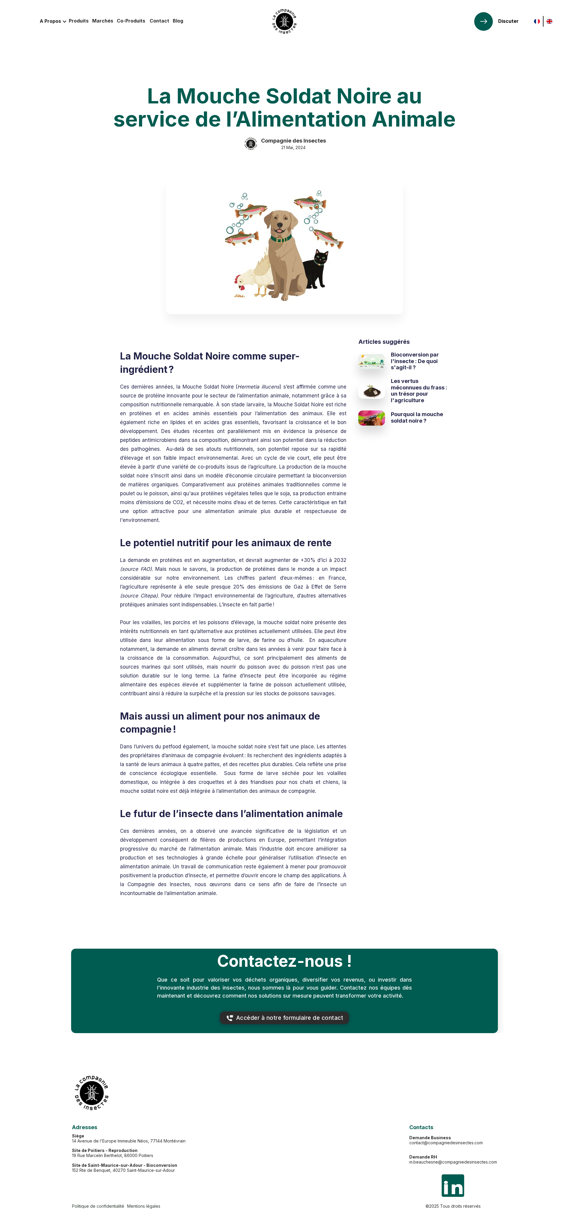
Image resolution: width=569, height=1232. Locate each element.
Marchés (102, 21)
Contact (159, 21)
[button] (53, 21)
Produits (79, 21)
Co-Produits (131, 21)
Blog (178, 21)
